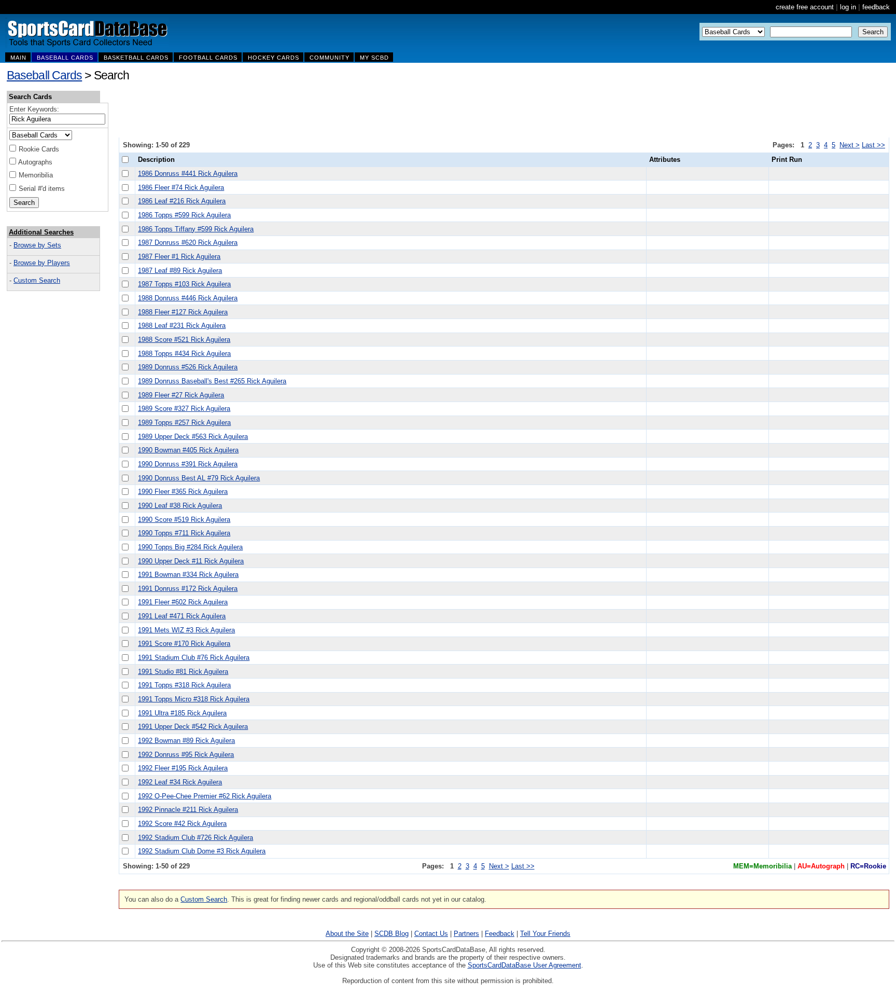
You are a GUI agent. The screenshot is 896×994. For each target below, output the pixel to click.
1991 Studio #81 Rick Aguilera (183, 671)
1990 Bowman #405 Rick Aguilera (188, 450)
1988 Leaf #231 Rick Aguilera (182, 325)
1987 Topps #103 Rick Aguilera (184, 284)
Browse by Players (41, 263)
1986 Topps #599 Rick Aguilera (184, 215)
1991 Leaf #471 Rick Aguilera (182, 616)
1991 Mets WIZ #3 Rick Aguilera (186, 630)
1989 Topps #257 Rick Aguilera (184, 422)
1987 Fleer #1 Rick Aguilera (179, 256)
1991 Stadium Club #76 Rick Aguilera (193, 657)
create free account (805, 7)
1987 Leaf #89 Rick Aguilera (180, 270)
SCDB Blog (391, 933)
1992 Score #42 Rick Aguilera (182, 823)
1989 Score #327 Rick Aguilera (184, 408)
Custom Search (36, 280)
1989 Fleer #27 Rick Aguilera (181, 395)
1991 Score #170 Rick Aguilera (184, 643)
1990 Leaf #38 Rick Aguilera (180, 505)
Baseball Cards (44, 75)
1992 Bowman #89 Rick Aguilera (186, 740)
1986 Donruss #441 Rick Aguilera (187, 173)
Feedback (499, 933)
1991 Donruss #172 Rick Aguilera (187, 588)
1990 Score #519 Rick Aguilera (184, 519)
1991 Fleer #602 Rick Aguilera (183, 602)
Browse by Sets (37, 245)
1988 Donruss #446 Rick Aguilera (187, 298)
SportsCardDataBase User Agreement (524, 965)
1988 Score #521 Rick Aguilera (184, 339)
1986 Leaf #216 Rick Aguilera (182, 201)
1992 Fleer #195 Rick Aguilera (183, 768)
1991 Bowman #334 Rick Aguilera (188, 574)
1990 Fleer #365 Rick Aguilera (183, 491)
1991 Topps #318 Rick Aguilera (184, 685)
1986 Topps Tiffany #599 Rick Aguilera (196, 229)
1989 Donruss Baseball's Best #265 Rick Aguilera (212, 381)
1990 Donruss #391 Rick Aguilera (187, 464)
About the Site (347, 933)
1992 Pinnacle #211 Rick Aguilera (188, 809)
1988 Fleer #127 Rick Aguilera (183, 312)
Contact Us (431, 933)
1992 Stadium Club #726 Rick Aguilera (195, 837)
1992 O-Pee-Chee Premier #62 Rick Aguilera (204, 796)
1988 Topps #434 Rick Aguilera (184, 353)
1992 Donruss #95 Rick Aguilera (186, 754)
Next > (849, 145)
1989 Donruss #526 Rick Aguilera (187, 367)
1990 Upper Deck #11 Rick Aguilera (191, 561)
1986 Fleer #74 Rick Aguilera (181, 187)
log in (848, 7)
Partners (466, 933)
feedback (876, 7)
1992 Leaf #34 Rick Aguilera (180, 782)
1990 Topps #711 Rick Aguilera (184, 533)
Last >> (873, 145)
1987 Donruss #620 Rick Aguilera (187, 242)
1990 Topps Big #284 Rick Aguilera (190, 547)
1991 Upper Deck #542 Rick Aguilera (193, 726)
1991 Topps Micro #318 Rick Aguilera (193, 699)
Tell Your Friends (545, 933)
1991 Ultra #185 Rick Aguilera (182, 713)
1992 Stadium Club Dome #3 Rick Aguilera (201, 851)
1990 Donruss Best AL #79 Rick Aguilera (199, 478)
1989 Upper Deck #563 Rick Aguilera (193, 436)
